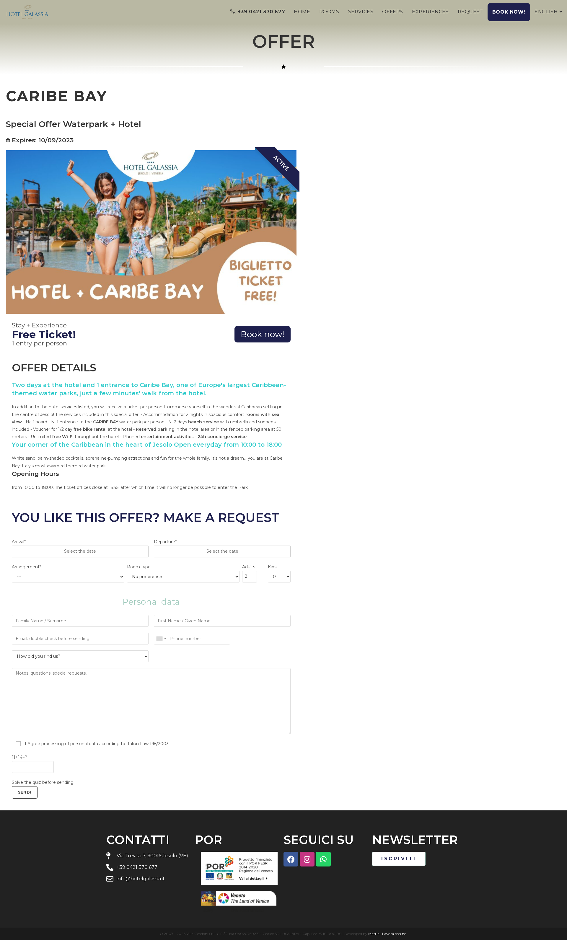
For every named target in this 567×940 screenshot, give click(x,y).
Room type (139, 566)
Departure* (165, 541)
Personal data (151, 602)
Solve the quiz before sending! (43, 782)
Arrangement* (26, 566)
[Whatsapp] (323, 859)
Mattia (373, 933)
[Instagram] (307, 859)
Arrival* (19, 541)
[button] (399, 859)
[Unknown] (161, 638)
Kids (272, 566)
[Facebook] (291, 859)
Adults (248, 566)
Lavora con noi (394, 933)
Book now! (262, 334)
